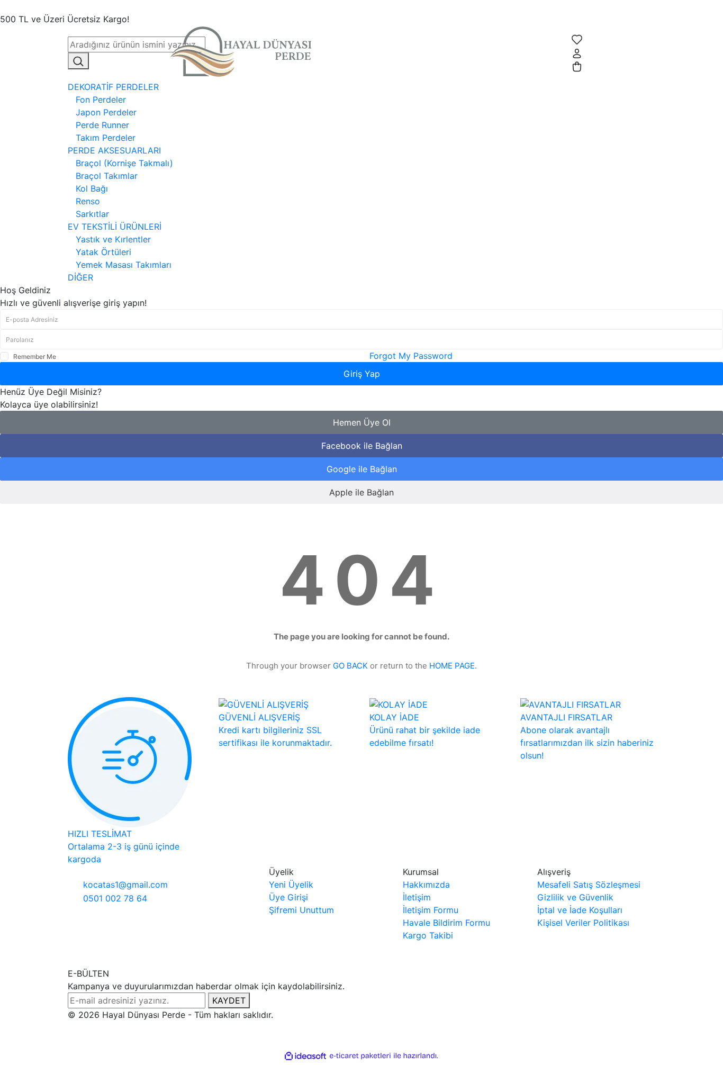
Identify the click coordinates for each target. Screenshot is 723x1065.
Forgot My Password (411, 355)
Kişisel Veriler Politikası (583, 922)
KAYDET (229, 1000)
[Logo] (244, 52)
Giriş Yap (362, 373)
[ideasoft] (305, 1056)
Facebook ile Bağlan (361, 445)
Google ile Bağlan (362, 469)
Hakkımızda (426, 884)
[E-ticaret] (360, 1056)
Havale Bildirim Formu (446, 922)
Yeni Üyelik (291, 884)
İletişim (417, 897)
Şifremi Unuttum (301, 910)
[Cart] (577, 66)
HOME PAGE (452, 666)
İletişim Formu (430, 910)
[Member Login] (577, 52)
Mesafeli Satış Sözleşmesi (588, 884)
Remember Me (34, 356)
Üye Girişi (288, 897)
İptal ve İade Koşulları (579, 910)
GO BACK (350, 666)
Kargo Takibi (428, 935)
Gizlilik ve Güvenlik (575, 897)
